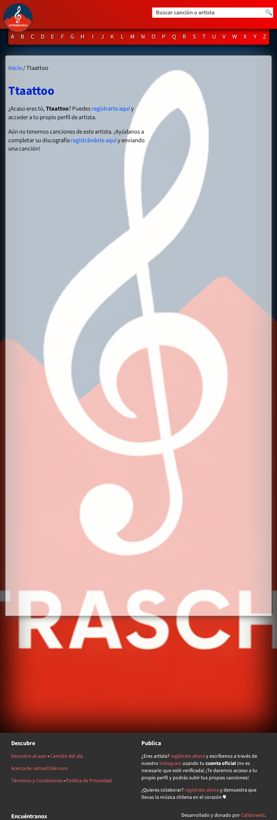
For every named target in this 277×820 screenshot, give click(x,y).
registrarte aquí (111, 108)
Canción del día (66, 756)
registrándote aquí (93, 140)
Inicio (15, 68)
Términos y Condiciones (36, 780)
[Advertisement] (211, 335)
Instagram (170, 763)
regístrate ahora (188, 756)
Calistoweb (253, 815)
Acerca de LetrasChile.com (39, 768)
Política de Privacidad (89, 780)
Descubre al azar (29, 756)
